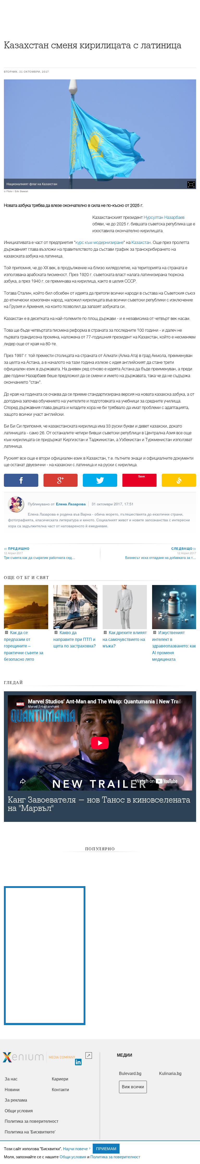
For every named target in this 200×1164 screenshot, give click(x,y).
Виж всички (133, 1087)
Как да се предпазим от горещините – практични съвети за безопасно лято (23, 645)
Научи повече (75, 1148)
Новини (12, 1089)
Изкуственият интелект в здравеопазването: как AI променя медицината (174, 645)
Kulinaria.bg (170, 1073)
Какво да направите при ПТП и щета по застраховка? (74, 639)
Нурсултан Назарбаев (164, 217)
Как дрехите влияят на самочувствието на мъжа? (125, 639)
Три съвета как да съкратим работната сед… (39, 557)
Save (141, 476)
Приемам (106, 1148)
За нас (11, 1079)
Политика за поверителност (115, 1156)
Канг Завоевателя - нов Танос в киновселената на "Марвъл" (99, 804)
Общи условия (73, 1156)
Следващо (183, 548)
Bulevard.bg (130, 1073)
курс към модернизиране (99, 242)
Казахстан (141, 242)
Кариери (60, 1079)
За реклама (16, 1100)
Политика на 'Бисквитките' (30, 1132)
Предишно (16, 548)
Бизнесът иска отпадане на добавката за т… (160, 557)
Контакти (60, 1089)
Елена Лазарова (71, 503)
